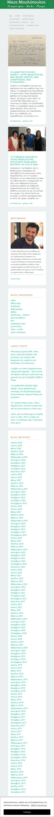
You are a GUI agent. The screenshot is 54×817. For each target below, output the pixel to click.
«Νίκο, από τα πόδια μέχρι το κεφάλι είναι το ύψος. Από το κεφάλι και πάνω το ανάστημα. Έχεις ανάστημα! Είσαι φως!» (27, 418)
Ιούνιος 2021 (16, 607)
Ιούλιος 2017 (16, 728)
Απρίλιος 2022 (17, 578)
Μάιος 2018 (16, 699)
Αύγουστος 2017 (18, 725)
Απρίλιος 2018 (17, 702)
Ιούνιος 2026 (16, 445)
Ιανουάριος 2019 (18, 682)
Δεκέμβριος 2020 (18, 624)
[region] (27, 807)
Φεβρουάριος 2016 (19, 777)
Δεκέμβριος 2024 (18, 494)
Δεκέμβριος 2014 (18, 789)
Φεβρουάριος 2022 (19, 584)
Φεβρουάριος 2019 (19, 679)
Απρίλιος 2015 (17, 786)
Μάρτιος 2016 (17, 774)
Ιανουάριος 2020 (18, 650)
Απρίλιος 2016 (17, 771)
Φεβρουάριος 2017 (19, 743)
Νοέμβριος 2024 (18, 497)
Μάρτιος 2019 (17, 676)
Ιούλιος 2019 (16, 665)
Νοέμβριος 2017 (18, 717)
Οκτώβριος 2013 (18, 792)
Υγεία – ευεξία (17, 329)
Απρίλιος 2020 (17, 641)
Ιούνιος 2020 (16, 639)
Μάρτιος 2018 (17, 705)
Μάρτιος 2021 (17, 616)
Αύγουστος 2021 (18, 601)
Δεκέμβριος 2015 (18, 783)
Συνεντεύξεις (16, 326)
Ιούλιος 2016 (16, 763)
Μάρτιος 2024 (17, 517)
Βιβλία (13, 312)
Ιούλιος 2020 (16, 636)
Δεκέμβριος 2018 (18, 685)
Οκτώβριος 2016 (18, 754)
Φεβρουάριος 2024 (19, 520)
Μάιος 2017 (16, 734)
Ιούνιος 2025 (16, 477)
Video (13, 300)
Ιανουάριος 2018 (18, 711)
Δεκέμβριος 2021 (18, 590)
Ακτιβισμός (15, 306)
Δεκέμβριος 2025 (18, 462)
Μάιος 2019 (16, 670)
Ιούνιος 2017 (16, 731)
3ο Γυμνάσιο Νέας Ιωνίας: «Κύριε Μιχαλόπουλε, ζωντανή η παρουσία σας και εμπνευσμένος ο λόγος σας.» (26, 405)
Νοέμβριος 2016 (18, 751)
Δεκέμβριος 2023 (18, 526)
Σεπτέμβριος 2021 (19, 598)
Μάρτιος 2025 (17, 486)
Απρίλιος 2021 (17, 613)
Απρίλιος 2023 (17, 543)
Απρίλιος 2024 (17, 514)
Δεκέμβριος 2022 (18, 555)
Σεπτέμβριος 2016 (19, 757)
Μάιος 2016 (16, 769)
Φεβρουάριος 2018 (19, 708)
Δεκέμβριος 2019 (18, 653)
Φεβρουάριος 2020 (19, 647)
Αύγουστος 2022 (18, 566)
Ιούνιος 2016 (16, 766)
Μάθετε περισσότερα (39, 805)
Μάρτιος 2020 (17, 644)
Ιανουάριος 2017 (18, 745)
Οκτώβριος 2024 (18, 500)
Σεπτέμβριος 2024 (19, 503)
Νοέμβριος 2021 (18, 592)
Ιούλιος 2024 (16, 506)
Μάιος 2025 (16, 480)
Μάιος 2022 (16, 575)
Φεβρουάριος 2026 (19, 457)
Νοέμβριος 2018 (18, 688)
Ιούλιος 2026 (16, 442)
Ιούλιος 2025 (16, 474)
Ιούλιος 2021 (16, 604)
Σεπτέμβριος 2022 (19, 564)
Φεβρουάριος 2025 (19, 488)
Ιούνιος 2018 (16, 696)
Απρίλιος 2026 (17, 451)
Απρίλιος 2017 (17, 737)
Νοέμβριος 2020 (18, 627)
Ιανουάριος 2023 (18, 552)
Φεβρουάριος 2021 (19, 618)
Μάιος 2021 (16, 610)
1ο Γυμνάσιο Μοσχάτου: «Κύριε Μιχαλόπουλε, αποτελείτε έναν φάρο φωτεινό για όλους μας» (24, 160)
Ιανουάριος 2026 (18, 460)
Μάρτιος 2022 (17, 581)
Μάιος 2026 (16, 448)
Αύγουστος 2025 (18, 471)
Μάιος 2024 (16, 512)
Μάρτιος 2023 (17, 546)
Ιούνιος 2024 (16, 509)
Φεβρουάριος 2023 (19, 549)
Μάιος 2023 (16, 540)
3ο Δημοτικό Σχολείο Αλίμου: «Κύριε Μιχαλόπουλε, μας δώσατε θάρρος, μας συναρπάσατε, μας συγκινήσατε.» (26, 77)
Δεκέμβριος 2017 (18, 714)
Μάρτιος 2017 (17, 740)
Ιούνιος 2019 (16, 667)
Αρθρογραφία (17, 309)
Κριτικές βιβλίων (18, 317)
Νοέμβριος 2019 (18, 656)
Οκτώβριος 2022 (18, 561)
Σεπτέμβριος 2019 (19, 662)
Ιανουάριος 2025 (18, 491)
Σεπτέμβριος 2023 (19, 535)
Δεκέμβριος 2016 (18, 748)
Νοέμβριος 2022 (18, 558)
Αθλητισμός (16, 303)
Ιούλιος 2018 (16, 693)
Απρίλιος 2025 (17, 483)
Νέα (31, 121)
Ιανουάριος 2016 (18, 780)
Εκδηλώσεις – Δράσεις (20, 314)
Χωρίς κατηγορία (18, 332)
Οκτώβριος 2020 (18, 630)
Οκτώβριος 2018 (18, 691)
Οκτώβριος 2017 (18, 719)
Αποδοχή (27, 812)
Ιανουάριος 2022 (18, 587)
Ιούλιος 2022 (16, 569)
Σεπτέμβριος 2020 (19, 633)
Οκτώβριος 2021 (18, 595)
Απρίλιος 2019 (17, 673)
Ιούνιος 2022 (16, 572)
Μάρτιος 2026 (17, 454)
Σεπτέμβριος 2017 (19, 722)
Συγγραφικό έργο (18, 323)
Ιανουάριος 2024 (18, 523)
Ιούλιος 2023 (16, 538)
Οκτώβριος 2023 (18, 532)
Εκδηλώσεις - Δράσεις (20, 121)
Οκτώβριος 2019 (18, 659)
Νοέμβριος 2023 (18, 529)
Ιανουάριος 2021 (18, 621)
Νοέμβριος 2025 (18, 465)
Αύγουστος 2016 (18, 760)
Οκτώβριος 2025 (18, 468)
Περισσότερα (15, 279)
